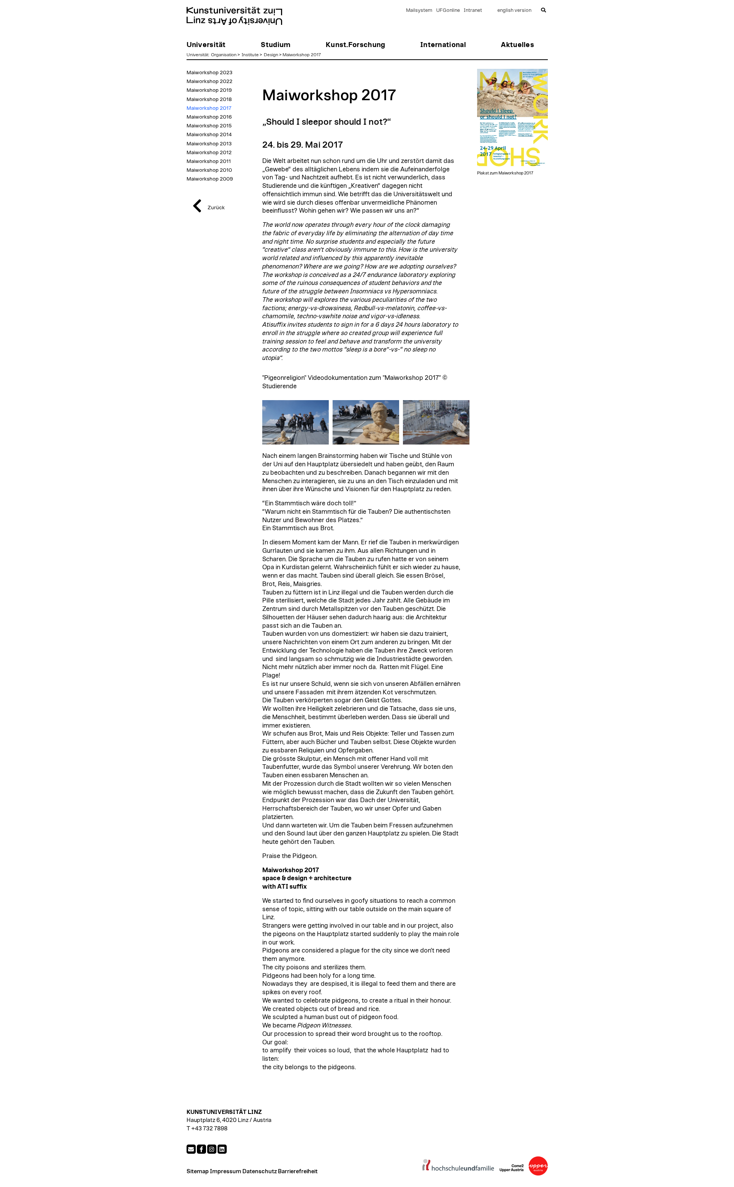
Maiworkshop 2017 (302, 54)
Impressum (225, 1171)
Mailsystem (419, 10)
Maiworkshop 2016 (209, 117)
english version (514, 10)
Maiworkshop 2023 (209, 72)
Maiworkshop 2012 (209, 152)
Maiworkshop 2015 (209, 126)
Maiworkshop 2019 (209, 90)
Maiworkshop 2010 (209, 170)
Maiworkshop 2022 (209, 81)
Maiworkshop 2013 (209, 144)
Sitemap (198, 1171)
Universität (197, 54)
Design (271, 54)
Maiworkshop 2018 (209, 99)
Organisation (224, 54)
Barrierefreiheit (298, 1171)
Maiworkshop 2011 (209, 161)
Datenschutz (259, 1171)
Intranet (473, 10)
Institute (250, 54)
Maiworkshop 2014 (209, 134)
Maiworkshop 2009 (210, 179)
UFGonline (448, 10)
